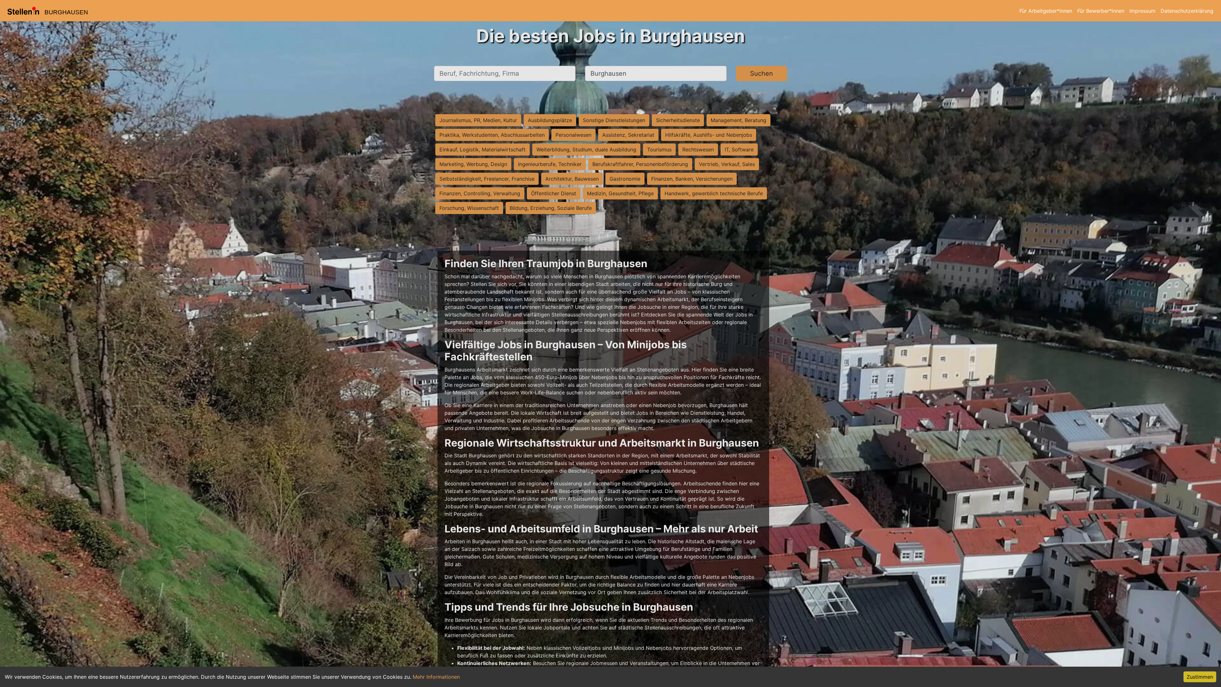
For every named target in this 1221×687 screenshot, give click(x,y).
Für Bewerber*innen (1100, 11)
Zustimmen (1200, 677)
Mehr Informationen (436, 677)
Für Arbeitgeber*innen (1045, 11)
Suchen (761, 73)
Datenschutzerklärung (1187, 11)
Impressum (1142, 11)
